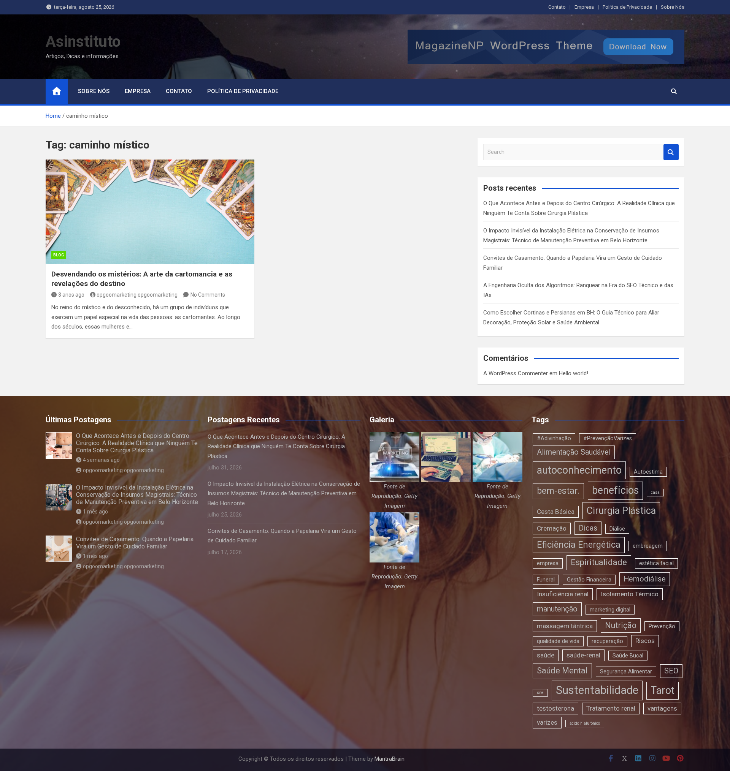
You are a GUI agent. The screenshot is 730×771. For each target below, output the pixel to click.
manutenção (557, 609)
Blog (58, 255)
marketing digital (610, 610)
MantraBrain (390, 758)
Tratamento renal (610, 708)
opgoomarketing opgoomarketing (137, 295)
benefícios (615, 490)
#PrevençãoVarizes (607, 438)
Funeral (546, 580)
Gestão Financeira (589, 580)
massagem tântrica (565, 626)
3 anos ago (71, 295)
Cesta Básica (555, 511)
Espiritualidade (599, 562)
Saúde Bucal (628, 656)
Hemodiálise (645, 579)
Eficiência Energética (578, 544)
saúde (545, 655)
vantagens (662, 708)
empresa (548, 563)
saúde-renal (583, 655)
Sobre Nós (672, 7)
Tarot (662, 690)
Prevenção (662, 626)
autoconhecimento (579, 470)
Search (671, 152)
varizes (547, 722)
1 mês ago (95, 512)
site (540, 692)
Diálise (617, 529)
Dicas (588, 528)
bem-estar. (558, 490)
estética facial (656, 563)
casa (655, 492)
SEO (671, 671)
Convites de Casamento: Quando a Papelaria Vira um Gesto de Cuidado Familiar (135, 543)
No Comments (207, 295)
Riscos (645, 641)
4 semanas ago (101, 460)
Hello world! (573, 373)
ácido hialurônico (585, 723)
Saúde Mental (562, 670)
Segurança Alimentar (626, 671)
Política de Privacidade (627, 7)
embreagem (648, 546)
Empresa (584, 7)
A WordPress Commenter (515, 373)
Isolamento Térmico (630, 594)
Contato (557, 7)
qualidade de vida (558, 641)
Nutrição (620, 625)
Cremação (552, 528)
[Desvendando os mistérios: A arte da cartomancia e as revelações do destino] (150, 212)
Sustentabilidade (597, 690)
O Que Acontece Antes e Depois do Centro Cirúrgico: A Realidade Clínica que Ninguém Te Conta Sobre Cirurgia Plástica (137, 443)
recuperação (607, 641)
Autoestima (648, 472)
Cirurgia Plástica (621, 510)
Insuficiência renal (563, 594)
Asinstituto (83, 42)
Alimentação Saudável (574, 452)
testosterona (555, 708)
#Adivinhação (554, 438)
